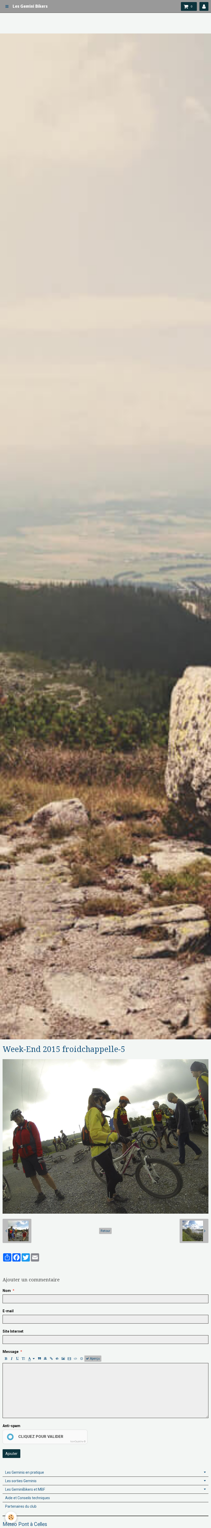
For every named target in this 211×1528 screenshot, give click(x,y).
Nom (7, 1291)
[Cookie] (11, 1517)
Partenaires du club (21, 1506)
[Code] (75, 1359)
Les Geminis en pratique (24, 1472)
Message (11, 1352)
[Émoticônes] (81, 1359)
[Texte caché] (57, 1359)
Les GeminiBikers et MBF (25, 1489)
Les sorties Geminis (21, 1481)
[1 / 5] (6, 1268)
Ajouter (11, 1454)
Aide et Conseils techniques (27, 1498)
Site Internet (13, 1331)
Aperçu (94, 1358)
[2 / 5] (12, 1268)
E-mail (8, 1311)
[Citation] (39, 1359)
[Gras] (6, 1359)
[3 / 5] (19, 1268)
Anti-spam (11, 1426)
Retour (105, 1231)
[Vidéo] (69, 1359)
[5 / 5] (33, 1268)
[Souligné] (17, 1359)
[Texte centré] (45, 1359)
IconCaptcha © (78, 1441)
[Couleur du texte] (31, 1359)
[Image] (63, 1359)
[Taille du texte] (23, 1359)
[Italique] (11, 1359)
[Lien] (51, 1359)
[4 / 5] (26, 1268)
